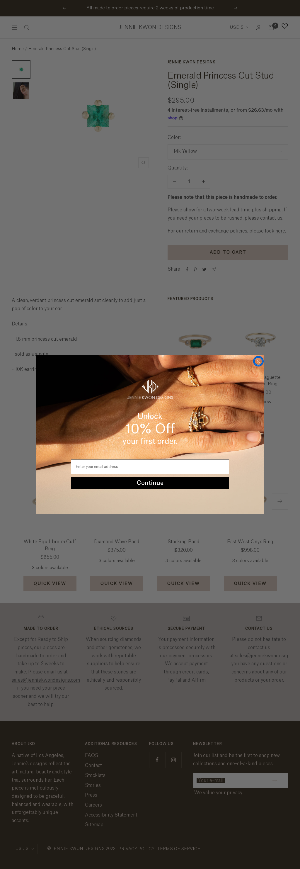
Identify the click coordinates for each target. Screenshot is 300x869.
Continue (150, 483)
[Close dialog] (258, 361)
